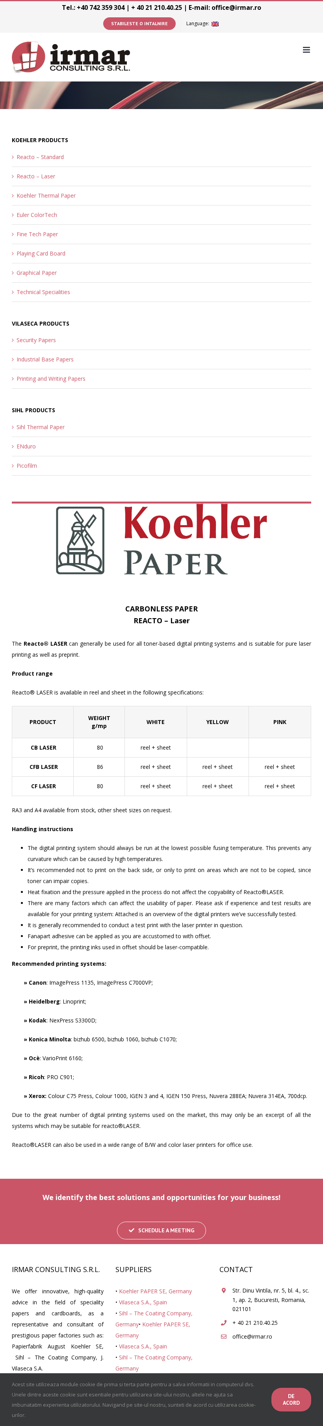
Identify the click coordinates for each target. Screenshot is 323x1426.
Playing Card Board (41, 253)
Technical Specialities (43, 292)
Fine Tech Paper (37, 234)
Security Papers (36, 340)
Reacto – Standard (40, 157)
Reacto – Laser (36, 176)
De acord (291, 1399)
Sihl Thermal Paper (41, 427)
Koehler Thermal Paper (46, 195)
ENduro (26, 446)
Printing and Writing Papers (51, 378)
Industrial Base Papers (45, 359)
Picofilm (27, 465)
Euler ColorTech (37, 215)
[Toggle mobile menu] (307, 50)
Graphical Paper (37, 272)
